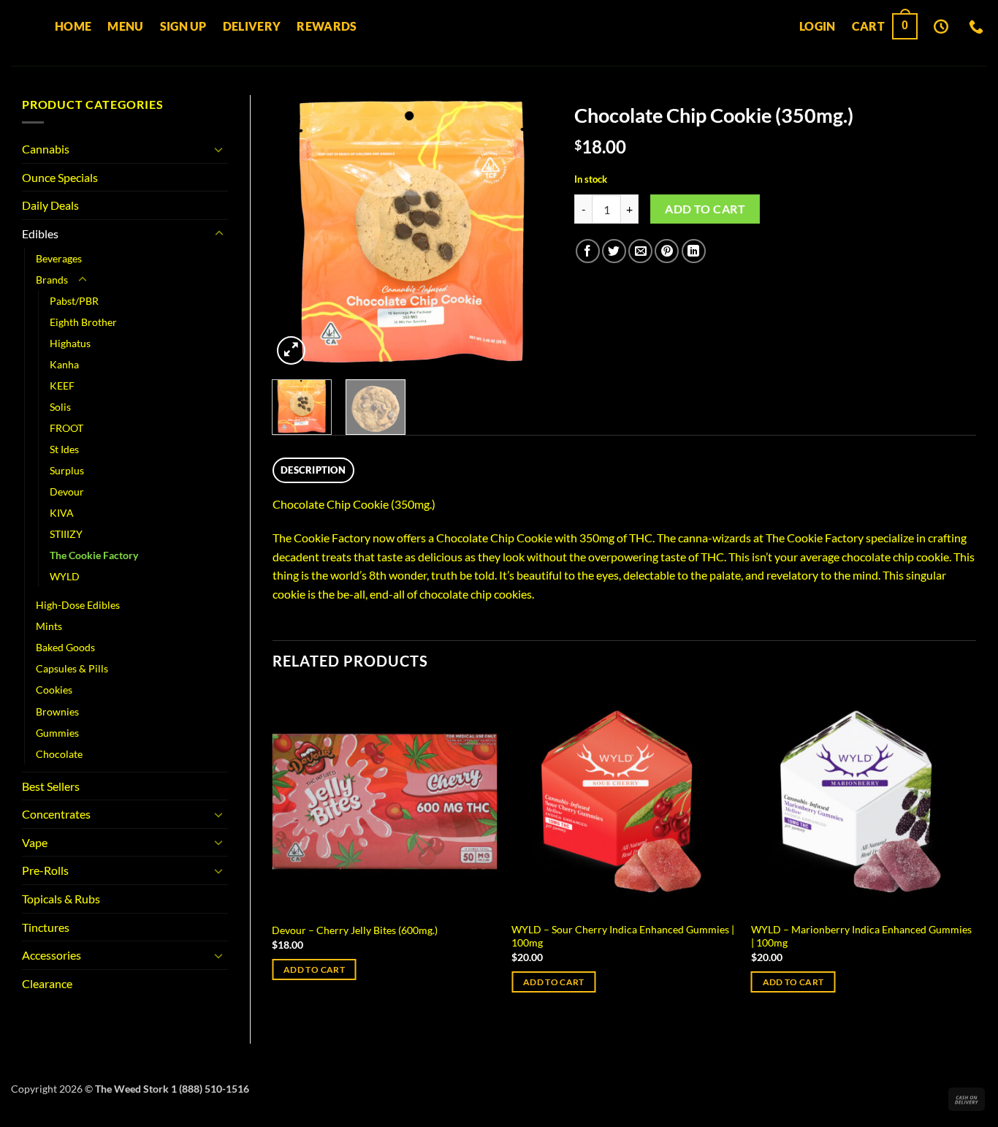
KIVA (62, 512)
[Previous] (296, 232)
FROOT (66, 428)
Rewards (327, 26)
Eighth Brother (83, 322)
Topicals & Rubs (61, 899)
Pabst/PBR (74, 301)
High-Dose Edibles (78, 605)
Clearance (47, 983)
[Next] (529, 232)
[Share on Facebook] (588, 251)
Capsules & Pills (72, 668)
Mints (49, 626)
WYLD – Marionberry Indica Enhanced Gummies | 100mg (861, 936)
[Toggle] (219, 149)
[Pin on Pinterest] (667, 251)
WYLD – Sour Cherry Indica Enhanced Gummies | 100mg (622, 936)
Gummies (57, 732)
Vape (34, 842)
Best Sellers (51, 786)
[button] (817, 26)
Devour (67, 491)
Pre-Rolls (45, 870)
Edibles (40, 233)
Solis (60, 407)
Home (73, 26)
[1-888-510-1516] (978, 26)
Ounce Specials (60, 177)
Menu (125, 26)
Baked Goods (65, 647)
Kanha (64, 364)
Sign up (183, 26)
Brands (52, 279)
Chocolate (59, 754)
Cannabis (45, 149)
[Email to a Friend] (640, 251)
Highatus (70, 343)
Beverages (59, 258)
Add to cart (705, 209)
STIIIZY (66, 534)
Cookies (54, 689)
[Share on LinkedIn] (694, 251)
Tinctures (45, 927)
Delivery (252, 26)
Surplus (67, 470)
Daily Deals (50, 205)
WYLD (65, 576)
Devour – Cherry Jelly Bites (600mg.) (355, 930)
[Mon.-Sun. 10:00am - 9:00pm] (943, 26)
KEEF (62, 385)
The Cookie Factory (94, 555)
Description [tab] (313, 470)
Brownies (57, 711)
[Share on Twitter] (614, 251)
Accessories (51, 955)
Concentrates (56, 814)
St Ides (64, 449)
